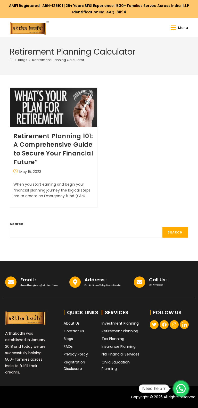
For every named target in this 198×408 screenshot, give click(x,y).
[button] (181, 388)
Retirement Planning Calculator (58, 59)
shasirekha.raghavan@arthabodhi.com (38, 285)
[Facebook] (164, 324)
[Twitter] (154, 324)
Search (16, 223)
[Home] (11, 59)
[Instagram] (174, 324)
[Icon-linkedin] (184, 324)
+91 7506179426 (156, 285)
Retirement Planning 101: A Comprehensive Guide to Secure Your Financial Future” (53, 149)
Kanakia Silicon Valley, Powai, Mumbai (103, 285)
